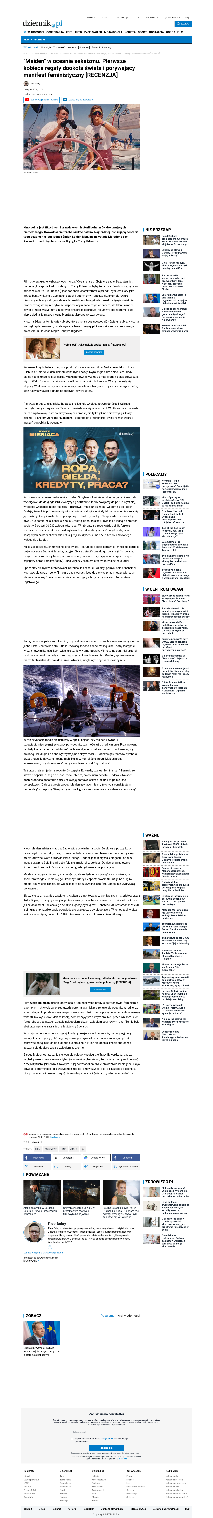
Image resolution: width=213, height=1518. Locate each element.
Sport (62, 1490)
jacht (73, 1149)
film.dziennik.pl (41, 53)
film (37, 1149)
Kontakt (27, 1509)
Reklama (56, 1509)
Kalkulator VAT (172, 1487)
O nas (42, 1509)
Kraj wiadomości (129, 1315)
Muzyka (95, 1497)
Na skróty (29, 1471)
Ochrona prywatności (112, 1509)
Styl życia (130, 1497)
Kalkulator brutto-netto (176, 1493)
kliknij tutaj (123, 1459)
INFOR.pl (91, 17)
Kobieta (95, 1476)
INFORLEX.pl (122, 17)
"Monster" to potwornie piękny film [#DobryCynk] (40, 1259)
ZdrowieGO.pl (152, 17)
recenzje (54, 53)
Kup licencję (55, 1137)
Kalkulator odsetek (174, 1490)
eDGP (26, 1483)
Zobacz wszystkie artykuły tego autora (43, 1252)
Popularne (107, 1315)
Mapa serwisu (138, 1509)
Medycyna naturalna (135, 1487)
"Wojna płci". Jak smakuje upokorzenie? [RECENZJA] (94, 344)
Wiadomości (65, 1487)
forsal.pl (106, 17)
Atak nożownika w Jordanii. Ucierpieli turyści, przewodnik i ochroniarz (40, 1210)
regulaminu (108, 1438)
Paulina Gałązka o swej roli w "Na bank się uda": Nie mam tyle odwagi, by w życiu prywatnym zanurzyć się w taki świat (121, 1212)
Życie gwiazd (98, 1490)
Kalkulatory (172, 1471)
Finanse (130, 1480)
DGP (137, 17)
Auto (62, 1476)
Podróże (64, 1497)
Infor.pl (27, 1476)
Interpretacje (29, 1493)
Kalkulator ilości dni (174, 1480)
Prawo (129, 1476)
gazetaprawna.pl (172, 17)
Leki (128, 1483)
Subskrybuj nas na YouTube (44, 99)
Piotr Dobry (35, 83)
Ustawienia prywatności (166, 1509)
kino (63, 1149)
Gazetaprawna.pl (31, 1480)
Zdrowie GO (59, 47)
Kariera (72, 1509)
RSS (187, 1509)
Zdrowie (63, 1493)
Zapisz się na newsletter (80, 99)
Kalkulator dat (172, 1476)
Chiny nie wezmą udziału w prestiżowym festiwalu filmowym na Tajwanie (79, 1210)
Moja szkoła (97, 1487)
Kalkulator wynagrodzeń (177, 1497)
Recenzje (39, 39)
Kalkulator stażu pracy (176, 1483)
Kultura (95, 1500)
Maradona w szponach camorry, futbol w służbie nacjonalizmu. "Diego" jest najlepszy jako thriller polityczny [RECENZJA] (100, 980)
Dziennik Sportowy (101, 47)
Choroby (130, 1490)
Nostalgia (46, 47)
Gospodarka (65, 1483)
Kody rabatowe (99, 1480)
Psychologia (132, 1493)
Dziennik (26, 53)
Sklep (186, 17)
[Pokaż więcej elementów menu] (189, 32)
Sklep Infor (28, 1497)
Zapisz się (106, 1447)
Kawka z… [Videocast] (79, 47)
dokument (50, 1149)
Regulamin (88, 1509)
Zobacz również (94, 352)
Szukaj (185, 23)
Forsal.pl (27, 1487)
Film (26, 39)
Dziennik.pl (66, 1471)
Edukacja (96, 1483)
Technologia (65, 1480)
